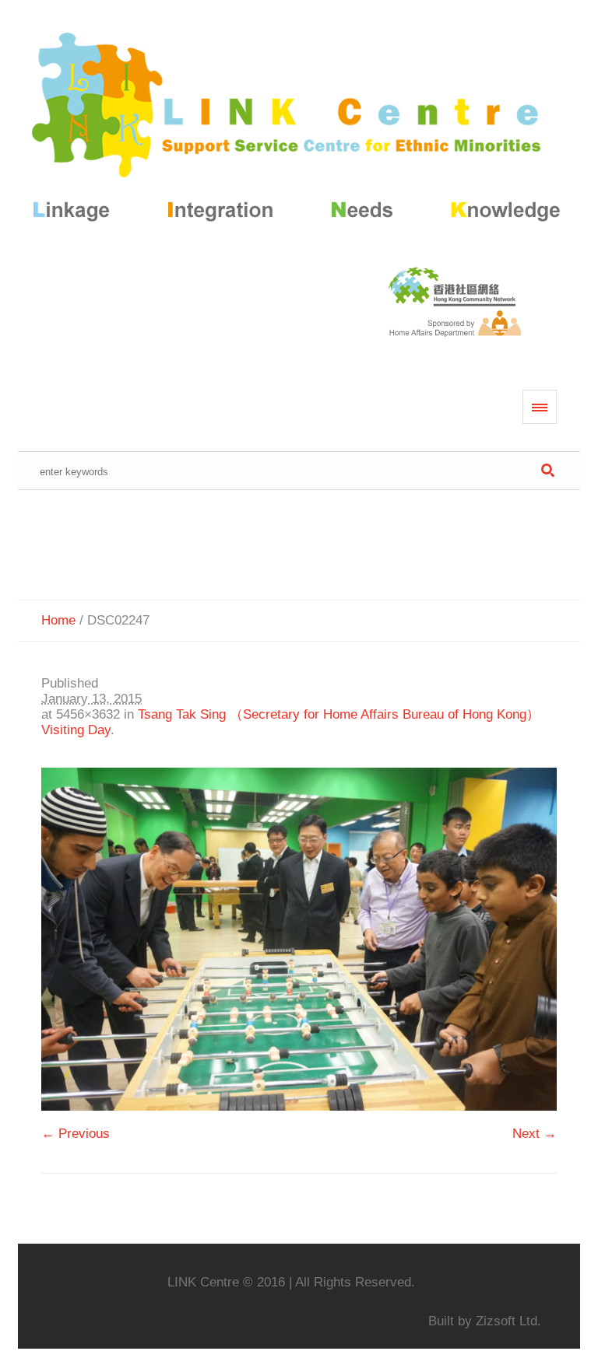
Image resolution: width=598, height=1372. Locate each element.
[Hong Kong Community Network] (299, 130)
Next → (534, 1133)
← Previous (75, 1133)
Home (58, 620)
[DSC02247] (299, 939)
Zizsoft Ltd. (508, 1321)
